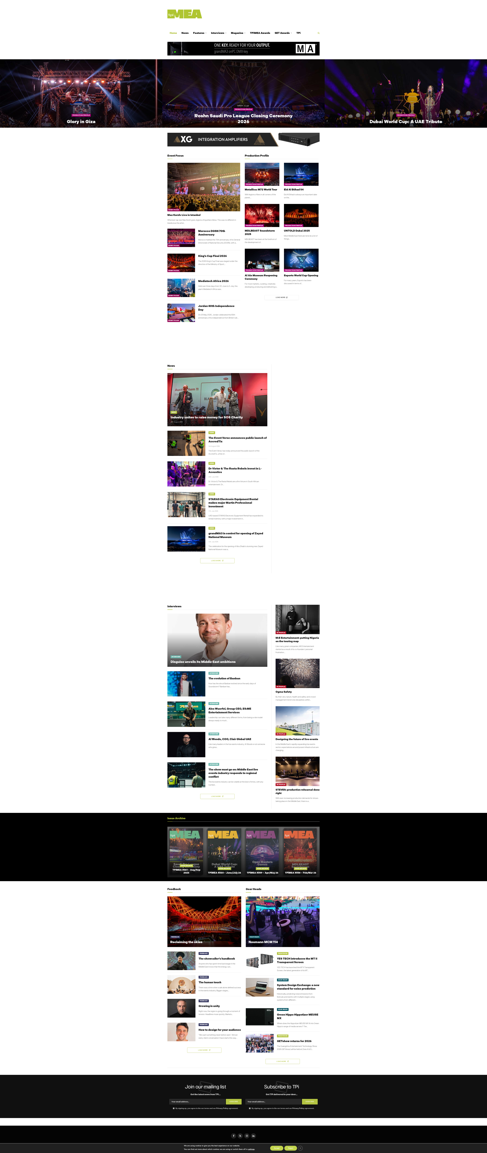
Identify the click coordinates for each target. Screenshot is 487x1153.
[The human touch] (181, 984)
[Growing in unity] (181, 1008)
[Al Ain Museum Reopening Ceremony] (262, 260)
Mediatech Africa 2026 (213, 281)
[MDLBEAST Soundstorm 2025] (262, 215)
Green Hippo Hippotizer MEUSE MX (297, 1016)
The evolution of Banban (224, 678)
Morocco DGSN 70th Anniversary (211, 232)
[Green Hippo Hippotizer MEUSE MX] (260, 1016)
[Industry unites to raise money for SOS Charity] (217, 399)
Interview (176, 657)
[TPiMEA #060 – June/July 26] (224, 852)
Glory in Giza (81, 121)
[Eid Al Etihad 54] (301, 174)
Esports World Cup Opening (301, 275)
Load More (280, 297)
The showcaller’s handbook (217, 958)
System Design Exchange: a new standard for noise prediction (298, 987)
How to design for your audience (220, 1029)
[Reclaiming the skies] (204, 921)
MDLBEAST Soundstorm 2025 (260, 232)
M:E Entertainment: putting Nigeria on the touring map (297, 639)
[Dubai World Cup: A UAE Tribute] (406, 93)
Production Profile (81, 115)
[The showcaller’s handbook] (181, 960)
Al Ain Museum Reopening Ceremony (261, 277)
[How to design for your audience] (181, 1032)
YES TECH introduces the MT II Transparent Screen (297, 960)
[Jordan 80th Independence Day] (181, 313)
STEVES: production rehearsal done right (298, 791)
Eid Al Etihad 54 (294, 189)
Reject (290, 1148)
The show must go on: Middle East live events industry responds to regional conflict (233, 773)
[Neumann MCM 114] (283, 921)
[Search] (318, 33)
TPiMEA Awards (260, 32)
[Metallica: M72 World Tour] (262, 174)
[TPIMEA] (184, 14)
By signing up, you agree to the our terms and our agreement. (206, 1108)
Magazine (237, 32)
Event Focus (173, 210)
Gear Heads (254, 937)
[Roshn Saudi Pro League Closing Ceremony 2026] (243, 93)
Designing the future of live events (297, 739)
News (185, 32)
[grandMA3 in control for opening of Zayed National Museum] (186, 539)
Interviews (217, 32)
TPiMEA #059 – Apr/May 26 (262, 872)
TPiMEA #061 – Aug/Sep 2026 (186, 871)
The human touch (210, 982)
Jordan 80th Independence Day (216, 307)
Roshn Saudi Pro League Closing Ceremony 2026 (243, 118)
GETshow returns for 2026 (294, 1041)
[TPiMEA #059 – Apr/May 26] (263, 852)
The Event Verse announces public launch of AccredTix (237, 439)
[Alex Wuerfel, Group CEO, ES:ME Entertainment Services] (186, 714)
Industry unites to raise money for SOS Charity (207, 417)
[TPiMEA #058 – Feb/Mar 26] (301, 852)
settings (251, 1149)
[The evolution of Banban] (186, 684)
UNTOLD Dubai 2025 (297, 230)
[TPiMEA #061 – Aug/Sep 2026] (186, 852)
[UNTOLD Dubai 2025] (301, 215)
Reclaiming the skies (186, 942)
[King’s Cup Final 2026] (181, 263)
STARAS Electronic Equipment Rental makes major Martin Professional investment (233, 503)
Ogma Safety (284, 691)
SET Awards (282, 32)
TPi (298, 32)
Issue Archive (186, 865)
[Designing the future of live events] (298, 720)
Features (198, 32)
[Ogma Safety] (298, 673)
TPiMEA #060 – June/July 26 (224, 872)
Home (173, 32)
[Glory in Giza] (81, 93)
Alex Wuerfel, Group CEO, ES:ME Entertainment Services (229, 710)
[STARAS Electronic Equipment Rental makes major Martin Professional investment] (186, 504)
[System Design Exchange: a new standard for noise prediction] (260, 987)
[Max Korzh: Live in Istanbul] (203, 187)
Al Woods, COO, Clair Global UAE (229, 739)
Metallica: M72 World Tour (261, 189)
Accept (277, 1148)
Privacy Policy (222, 1108)
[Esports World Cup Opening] (301, 260)
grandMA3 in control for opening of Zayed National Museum (235, 535)
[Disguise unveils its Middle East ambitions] (217, 640)
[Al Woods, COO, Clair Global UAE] (186, 744)
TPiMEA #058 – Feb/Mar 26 (300, 872)
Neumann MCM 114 (263, 942)
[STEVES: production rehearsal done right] (298, 771)
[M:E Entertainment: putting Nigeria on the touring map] (298, 619)
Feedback (175, 937)
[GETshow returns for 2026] (260, 1043)
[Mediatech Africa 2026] (181, 288)
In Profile (281, 633)
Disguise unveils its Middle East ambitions (203, 662)
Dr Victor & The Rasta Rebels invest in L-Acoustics (235, 470)
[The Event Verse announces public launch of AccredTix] (186, 443)
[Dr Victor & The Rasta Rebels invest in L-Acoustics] (186, 474)
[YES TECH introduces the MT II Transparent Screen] (260, 960)
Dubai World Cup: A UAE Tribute (406, 121)
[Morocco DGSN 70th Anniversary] (181, 238)
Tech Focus (282, 953)
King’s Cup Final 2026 (212, 256)
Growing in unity (209, 1006)
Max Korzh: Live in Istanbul (184, 214)
